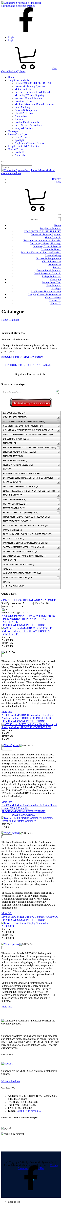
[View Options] (10, 745)
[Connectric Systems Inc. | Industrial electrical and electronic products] (24, 5)
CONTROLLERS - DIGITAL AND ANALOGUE (31, 365)
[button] (34, 1201)
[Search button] (2, 161)
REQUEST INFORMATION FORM (22, 356)
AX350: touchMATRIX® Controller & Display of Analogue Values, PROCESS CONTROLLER (27, 716)
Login (11, 40)
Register (12, 37)
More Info (6, 711)
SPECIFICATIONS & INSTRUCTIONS (23, 625)
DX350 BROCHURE (23, 814)
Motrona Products (10, 1081)
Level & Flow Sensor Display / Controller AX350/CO (29, 916)
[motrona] (7, 1063)
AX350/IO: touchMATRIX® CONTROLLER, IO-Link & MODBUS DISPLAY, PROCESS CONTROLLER (28, 618)
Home (4, 319)
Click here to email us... (29, 1110)
